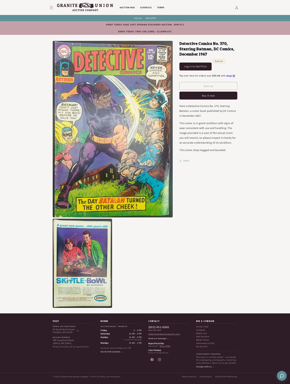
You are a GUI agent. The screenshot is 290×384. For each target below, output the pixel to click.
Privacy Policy (206, 376)
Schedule (200, 330)
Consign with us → (205, 366)
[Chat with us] (282, 376)
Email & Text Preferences (226, 376)
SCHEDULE (146, 7)
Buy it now (208, 95)
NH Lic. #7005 (165, 346)
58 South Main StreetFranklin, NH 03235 (64, 331)
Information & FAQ (205, 343)
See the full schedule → (112, 351)
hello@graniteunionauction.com (164, 334)
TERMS (160, 7)
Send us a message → (158, 338)
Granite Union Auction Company (74, 376)
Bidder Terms (202, 339)
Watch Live (201, 333)
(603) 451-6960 (158, 327)
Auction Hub (202, 326)
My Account (202, 346)
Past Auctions (202, 336)
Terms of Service (189, 376)
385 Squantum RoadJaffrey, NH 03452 (63, 342)
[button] (53, 7)
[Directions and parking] (77, 331)
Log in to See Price (195, 66)
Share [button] (186, 160)
